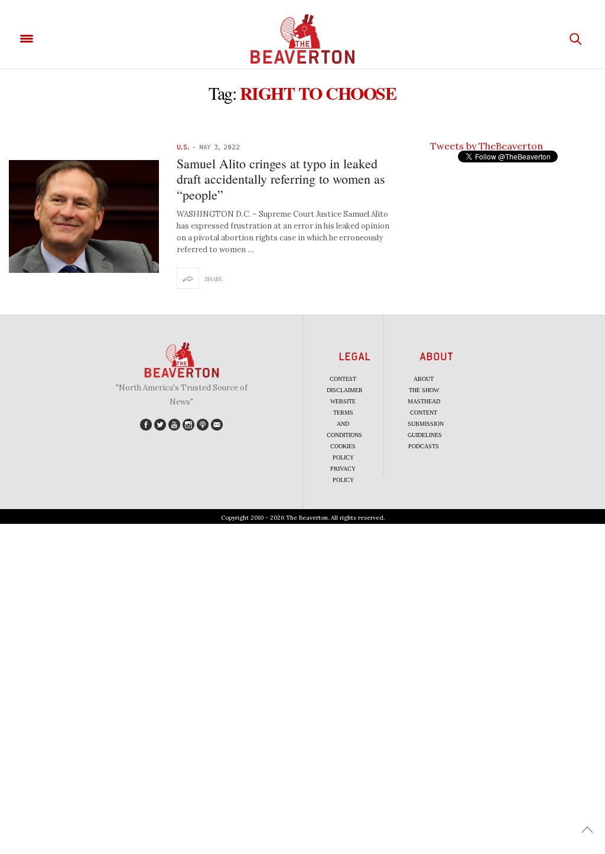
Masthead (424, 401)
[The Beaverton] (302, 39)
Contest (343, 379)
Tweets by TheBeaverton (486, 146)
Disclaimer (345, 390)
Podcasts (423, 446)
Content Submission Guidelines (426, 423)
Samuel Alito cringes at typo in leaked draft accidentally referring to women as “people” (281, 179)
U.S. (183, 147)
